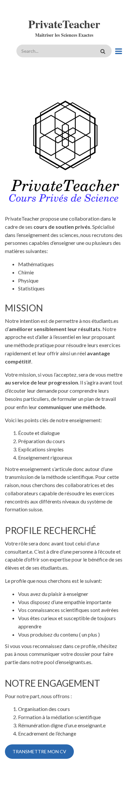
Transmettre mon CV (39, 751)
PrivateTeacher (64, 24)
